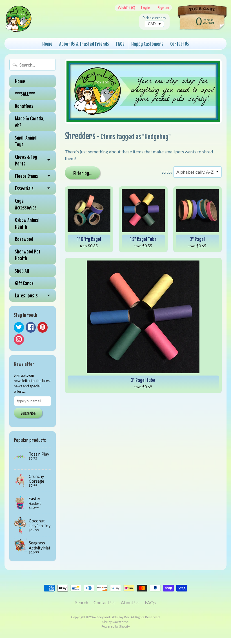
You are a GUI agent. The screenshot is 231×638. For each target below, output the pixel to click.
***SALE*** (25, 93)
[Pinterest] (42, 327)
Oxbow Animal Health (27, 223)
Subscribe (28, 413)
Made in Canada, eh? (29, 121)
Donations (24, 106)
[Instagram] (19, 339)
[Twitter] (19, 327)
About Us (130, 602)
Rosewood (24, 239)
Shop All (22, 270)
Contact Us (179, 43)
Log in (145, 8)
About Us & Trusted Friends (84, 43)
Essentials (24, 188)
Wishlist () (126, 8)
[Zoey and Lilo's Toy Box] (19, 25)
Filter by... (82, 173)
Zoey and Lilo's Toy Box (113, 617)
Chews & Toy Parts (26, 160)
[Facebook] (31, 327)
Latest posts (26, 295)
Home (47, 43)
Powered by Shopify (115, 626)
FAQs (120, 43)
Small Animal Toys (26, 140)
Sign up (163, 8)
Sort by (167, 172)
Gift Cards (24, 283)
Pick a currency (154, 18)
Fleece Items (26, 176)
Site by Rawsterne (115, 622)
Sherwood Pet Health (27, 254)
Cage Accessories (26, 204)
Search (81, 602)
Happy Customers (147, 43)
